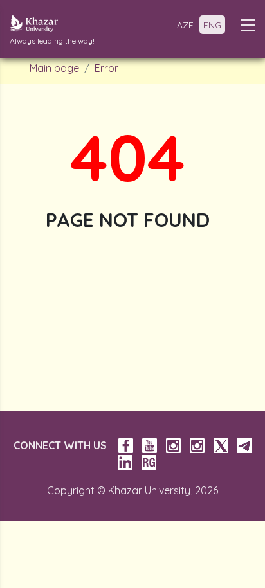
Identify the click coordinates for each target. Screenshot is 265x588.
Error (106, 68)
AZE (185, 25)
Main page (54, 68)
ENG (212, 25)
